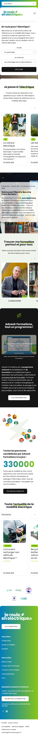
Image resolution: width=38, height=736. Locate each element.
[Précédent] (31, 108)
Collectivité (6, 641)
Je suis (19, 48)
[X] (3, 711)
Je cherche (19, 57)
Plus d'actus (6, 514)
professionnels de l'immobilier (13, 377)
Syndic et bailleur (8, 645)
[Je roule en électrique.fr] (12, 13)
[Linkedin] (6, 711)
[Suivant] (34, 108)
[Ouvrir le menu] (34, 13)
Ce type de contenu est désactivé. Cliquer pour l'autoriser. (19, 345)
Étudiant (5, 649)
